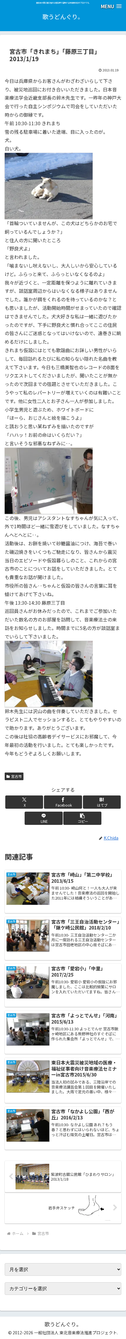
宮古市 (16, 776)
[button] (82, 818)
